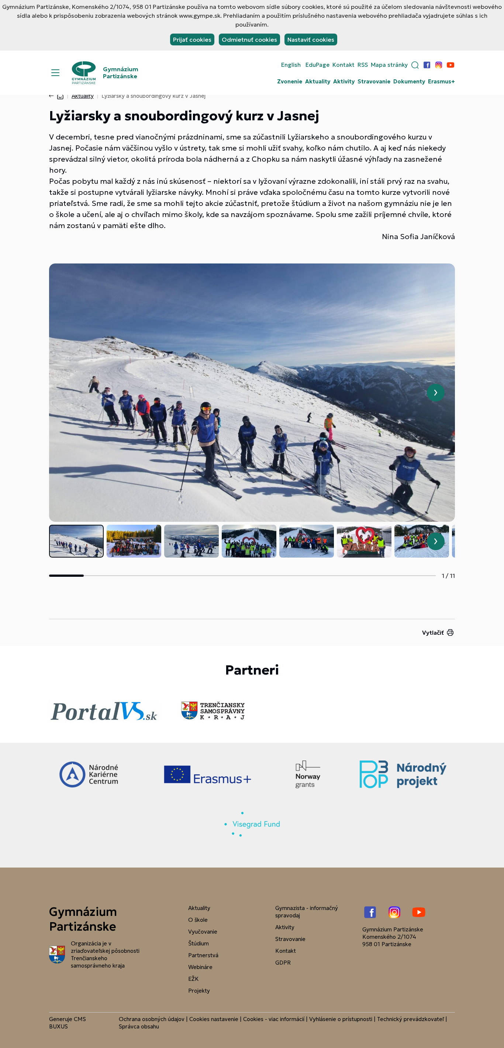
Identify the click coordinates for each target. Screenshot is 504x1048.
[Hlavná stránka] (60, 95)
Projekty (199, 990)
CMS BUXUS (67, 1023)
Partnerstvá (203, 955)
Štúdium (198, 943)
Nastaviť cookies (310, 39)
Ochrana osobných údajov (151, 1019)
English (291, 65)
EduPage (317, 65)
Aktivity (344, 81)
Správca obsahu (139, 1026)
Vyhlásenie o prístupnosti (340, 1019)
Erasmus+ (441, 81)
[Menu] (55, 73)
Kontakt (343, 65)
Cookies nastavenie (213, 1019)
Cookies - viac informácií (273, 1019)
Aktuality (317, 81)
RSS (363, 65)
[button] (415, 65)
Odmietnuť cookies (249, 39)
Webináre (200, 967)
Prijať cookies (192, 39)
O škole (198, 919)
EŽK (193, 978)
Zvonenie (289, 81)
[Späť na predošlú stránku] (52, 96)
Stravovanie (374, 81)
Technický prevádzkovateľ (410, 1019)
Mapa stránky (389, 65)
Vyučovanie (202, 931)
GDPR (283, 962)
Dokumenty (409, 81)
